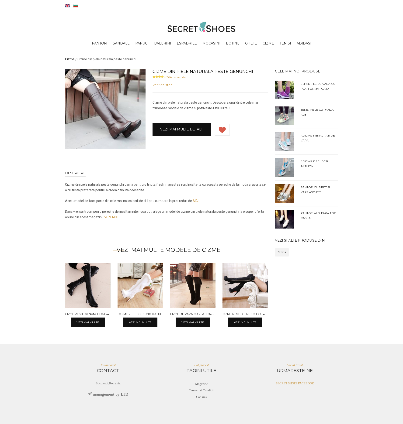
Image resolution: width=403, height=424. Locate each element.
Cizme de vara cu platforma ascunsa (200, 314)
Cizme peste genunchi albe (140, 314)
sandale (121, 43)
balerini (162, 43)
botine (233, 43)
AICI (195, 201)
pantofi (99, 43)
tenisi (285, 43)
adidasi (304, 43)
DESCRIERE (75, 173)
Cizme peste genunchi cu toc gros (93, 314)
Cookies (201, 397)
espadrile (187, 43)
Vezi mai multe (87, 322)
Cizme (282, 252)
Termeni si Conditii (201, 390)
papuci (142, 43)
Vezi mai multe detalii (182, 129)
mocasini (211, 43)
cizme (268, 43)
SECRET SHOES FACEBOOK (295, 383)
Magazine (201, 384)
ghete (251, 43)
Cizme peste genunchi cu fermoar (250, 314)
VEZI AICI (111, 217)
